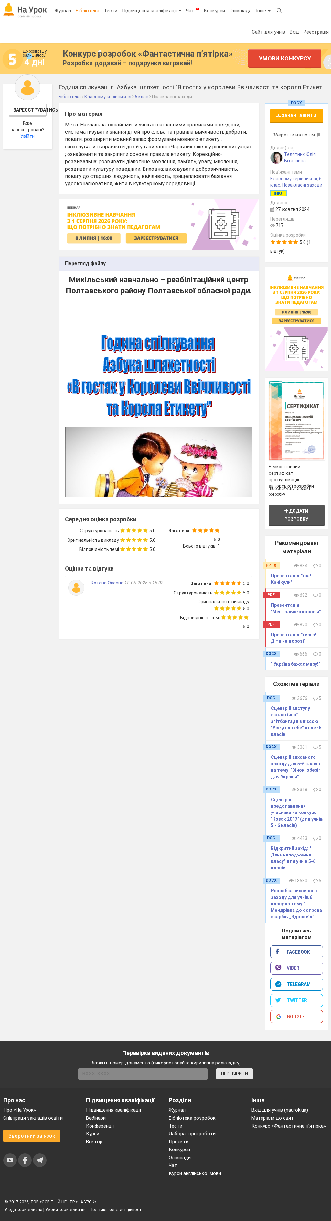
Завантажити (298, 115)
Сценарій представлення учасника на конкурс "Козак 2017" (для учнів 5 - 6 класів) (297, 812)
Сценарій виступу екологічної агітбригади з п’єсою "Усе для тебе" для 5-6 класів (296, 721)
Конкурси (214, 11)
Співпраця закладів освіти (33, 1118)
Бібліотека (87, 11)
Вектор (94, 1142)
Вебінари (96, 1118)
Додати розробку (296, 515)
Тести (110, 11)
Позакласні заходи (302, 185)
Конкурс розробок (148, 54)
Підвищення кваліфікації (150, 11)
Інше (261, 11)
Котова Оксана (107, 582)
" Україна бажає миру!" (295, 664)
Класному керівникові (293, 178)
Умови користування (66, 1209)
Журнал (62, 11)
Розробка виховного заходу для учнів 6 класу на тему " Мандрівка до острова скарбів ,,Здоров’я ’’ (296, 903)
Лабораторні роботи (192, 1134)
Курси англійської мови (195, 1173)
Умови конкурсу (285, 58)
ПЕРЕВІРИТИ (234, 1073)
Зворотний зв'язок (31, 1136)
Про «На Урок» (19, 1110)
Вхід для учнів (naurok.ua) (279, 1110)
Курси (92, 1134)
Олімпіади (180, 1158)
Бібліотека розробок (192, 1118)
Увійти (27, 136)
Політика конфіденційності (116, 1209)
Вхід (294, 32)
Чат (192, 10)
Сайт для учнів (268, 32)
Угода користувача (23, 1209)
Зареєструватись (30, 110)
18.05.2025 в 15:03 (144, 582)
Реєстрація (316, 32)
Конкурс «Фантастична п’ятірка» (288, 1126)
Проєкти (178, 1142)
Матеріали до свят (272, 1118)
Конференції (100, 1126)
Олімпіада (240, 11)
